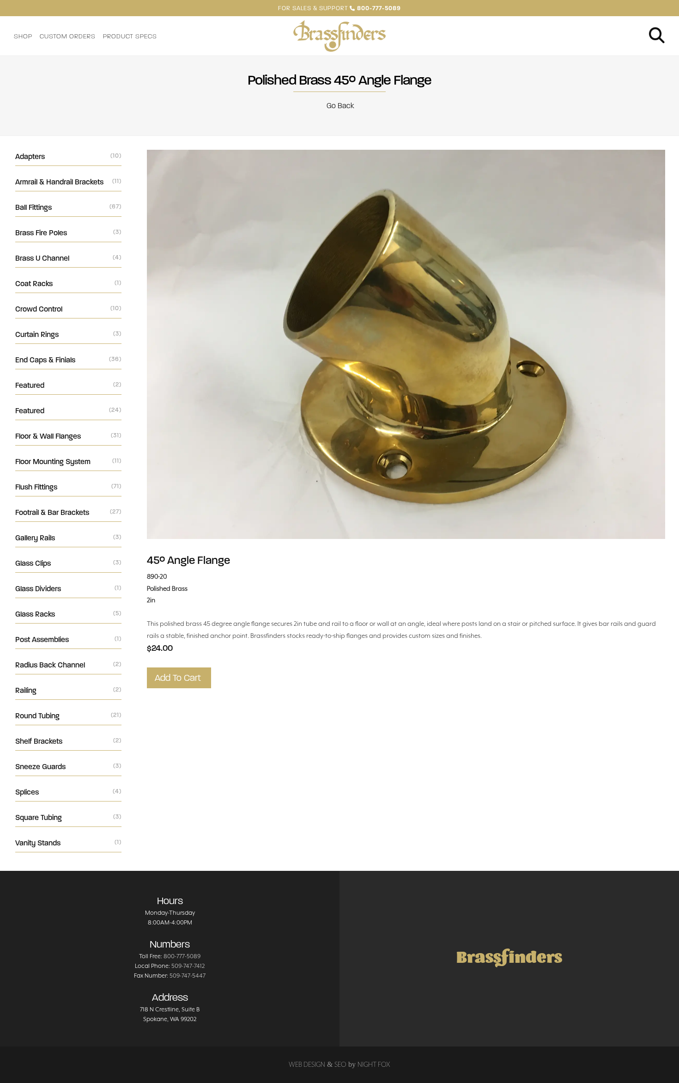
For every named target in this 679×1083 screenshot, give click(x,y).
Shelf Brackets (68, 741)
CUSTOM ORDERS (68, 36)
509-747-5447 (188, 975)
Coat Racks (68, 283)
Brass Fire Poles (68, 232)
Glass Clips (68, 563)
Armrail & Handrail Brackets (68, 181)
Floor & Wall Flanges (68, 436)
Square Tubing (68, 817)
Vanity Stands (68, 842)
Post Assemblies (68, 639)
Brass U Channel (68, 258)
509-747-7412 (188, 965)
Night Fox (374, 1064)
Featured (68, 385)
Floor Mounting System (68, 461)
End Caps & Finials (68, 359)
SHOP (23, 36)
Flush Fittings (68, 487)
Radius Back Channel (68, 665)
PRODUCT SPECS (130, 36)
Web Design (307, 1064)
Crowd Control (68, 309)
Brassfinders (509, 958)
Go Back (339, 105)
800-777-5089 (182, 956)
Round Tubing (68, 715)
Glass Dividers (68, 588)
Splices (68, 792)
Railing (68, 690)
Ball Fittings (68, 207)
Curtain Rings (68, 334)
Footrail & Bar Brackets (68, 512)
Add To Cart (179, 678)
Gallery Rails (68, 537)
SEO (340, 1064)
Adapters (68, 156)
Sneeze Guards (68, 766)
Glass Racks (68, 614)
